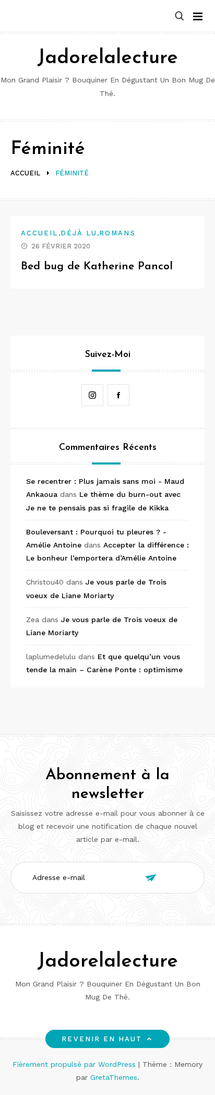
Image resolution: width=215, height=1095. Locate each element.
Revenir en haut (102, 1039)
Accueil (39, 233)
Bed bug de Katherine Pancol (97, 266)
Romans (117, 233)
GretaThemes (113, 1077)
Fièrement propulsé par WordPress (75, 1064)
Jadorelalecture (107, 58)
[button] (179, 16)
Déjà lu (79, 233)
